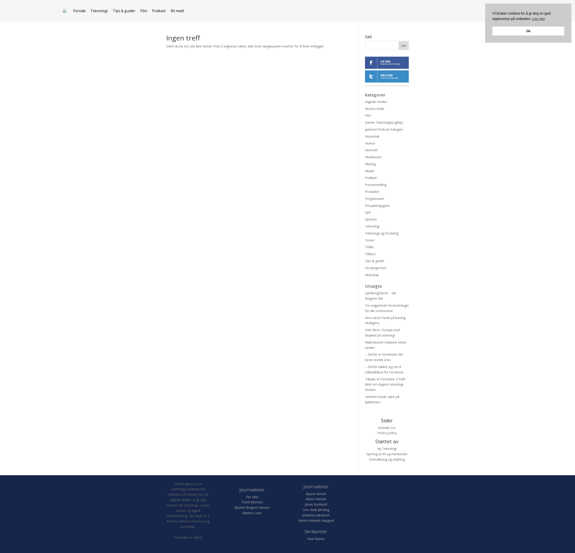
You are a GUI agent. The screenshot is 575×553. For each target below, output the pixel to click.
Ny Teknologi (386, 448)
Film (143, 10)
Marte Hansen (316, 499)
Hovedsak (372, 136)
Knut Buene (316, 539)
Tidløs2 (370, 254)
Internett (371, 150)
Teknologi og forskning (381, 233)
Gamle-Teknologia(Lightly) (384, 122)
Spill (368, 212)
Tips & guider (124, 10)
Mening (370, 164)
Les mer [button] (538, 19)
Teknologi (99, 10)
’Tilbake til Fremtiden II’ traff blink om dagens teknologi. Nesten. (385, 384)
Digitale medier (376, 102)
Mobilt (369, 171)
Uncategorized (375, 268)
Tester (369, 240)
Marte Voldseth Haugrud (316, 520)
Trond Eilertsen (252, 502)
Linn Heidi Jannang (316, 510)
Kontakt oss (387, 428)
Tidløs (369, 247)
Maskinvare (373, 157)
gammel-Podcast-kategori (384, 129)
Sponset (371, 219)
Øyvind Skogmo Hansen (252, 507)
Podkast (159, 10)
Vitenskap (372, 275)
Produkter (372, 192)
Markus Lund (252, 513)
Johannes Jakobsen (316, 515)
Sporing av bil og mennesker (386, 454)
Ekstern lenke (374, 109)
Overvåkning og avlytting (387, 459)
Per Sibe (252, 497)
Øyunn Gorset (316, 494)
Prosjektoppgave (377, 205)
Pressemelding (375, 185)
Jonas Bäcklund (316, 504)
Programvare (374, 198)
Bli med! (177, 10)
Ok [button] (528, 31)
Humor (370, 143)
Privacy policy (387, 433)
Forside (79, 10)
